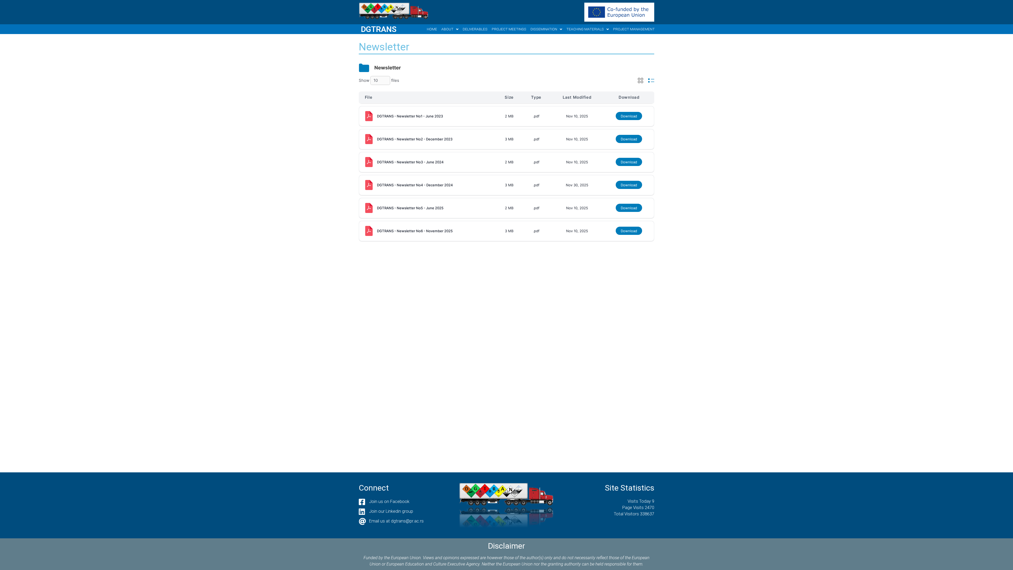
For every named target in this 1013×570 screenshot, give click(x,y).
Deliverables (475, 29)
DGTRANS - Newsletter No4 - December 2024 (415, 185)
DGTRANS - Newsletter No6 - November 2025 (415, 231)
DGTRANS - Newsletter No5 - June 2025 (410, 208)
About (447, 29)
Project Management (634, 29)
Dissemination (544, 29)
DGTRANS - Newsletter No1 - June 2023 (410, 116)
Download (629, 116)
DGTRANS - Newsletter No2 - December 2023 (414, 139)
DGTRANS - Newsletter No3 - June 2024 (410, 162)
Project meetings (509, 29)
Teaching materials (585, 29)
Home (432, 29)
